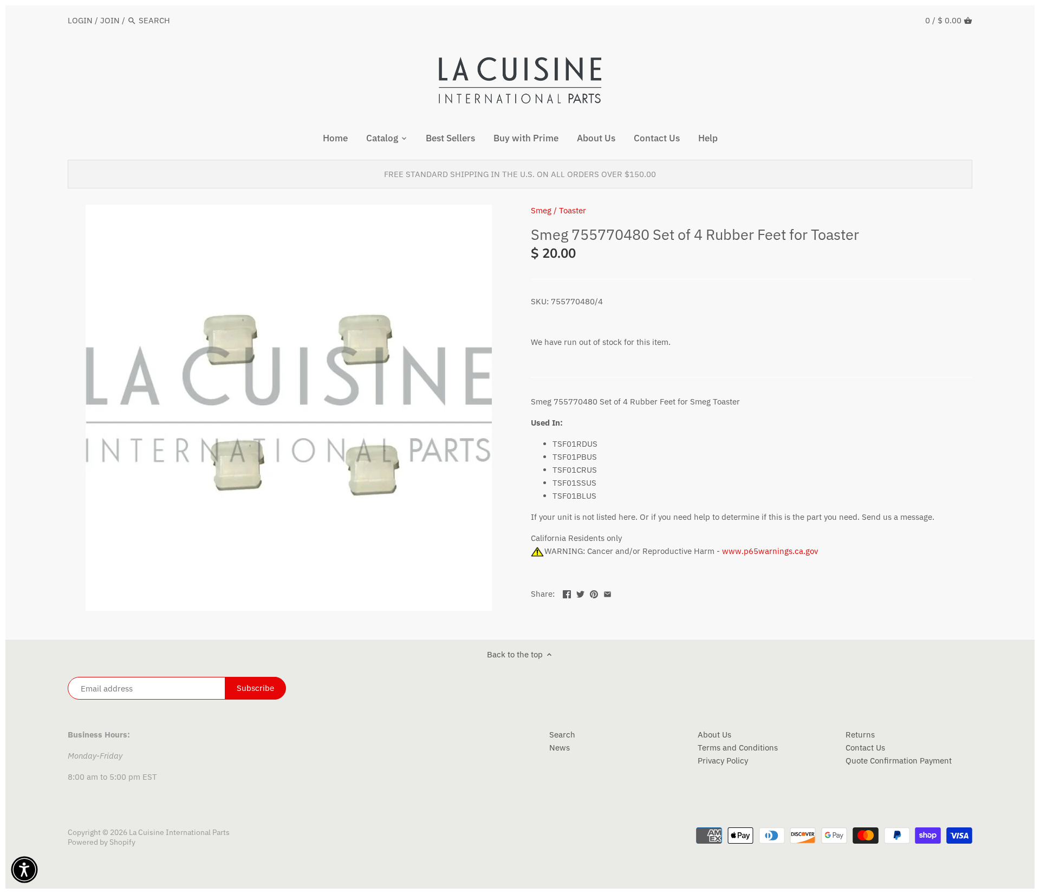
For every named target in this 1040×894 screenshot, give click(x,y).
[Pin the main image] (594, 593)
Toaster (572, 210)
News (559, 747)
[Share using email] (607, 593)
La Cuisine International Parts (179, 832)
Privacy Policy (723, 760)
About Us (714, 734)
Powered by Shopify (101, 842)
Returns (860, 734)
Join (110, 20)
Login (80, 20)
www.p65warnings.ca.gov (770, 551)
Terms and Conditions (738, 747)
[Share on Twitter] (580, 593)
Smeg (541, 210)
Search (562, 734)
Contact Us (865, 747)
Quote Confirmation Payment (899, 760)
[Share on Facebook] (567, 593)
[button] (24, 869)
